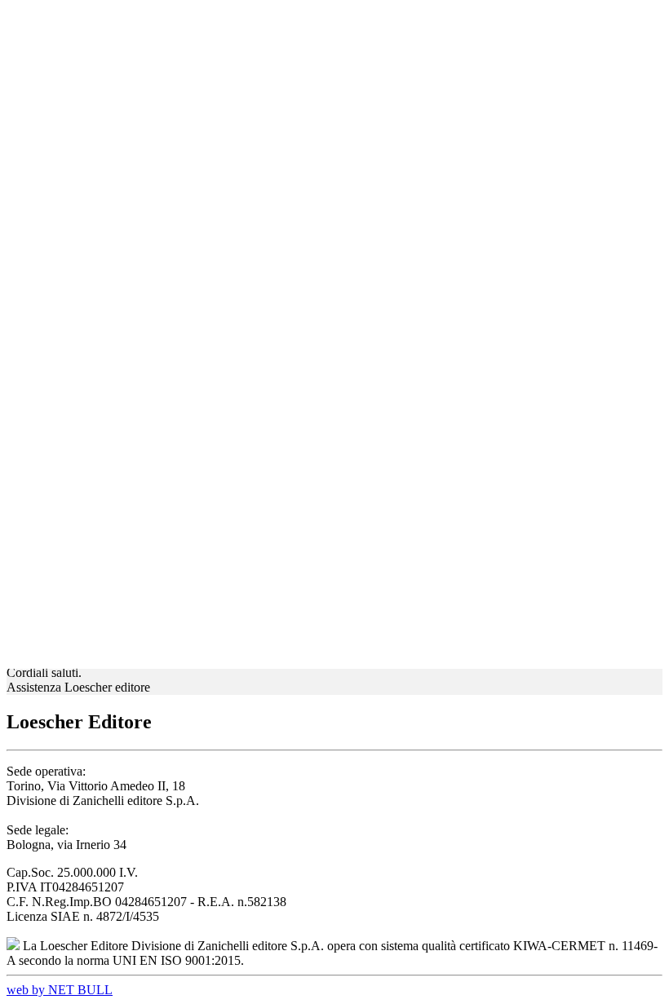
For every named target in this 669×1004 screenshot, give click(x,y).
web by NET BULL (60, 990)
